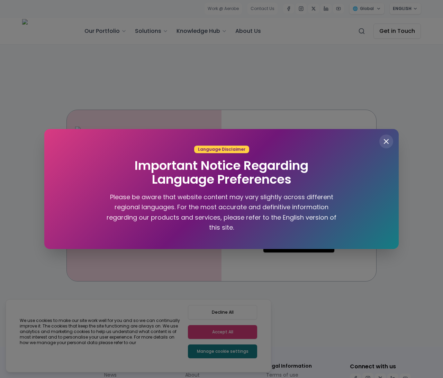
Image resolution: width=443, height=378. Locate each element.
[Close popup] (379, 143)
